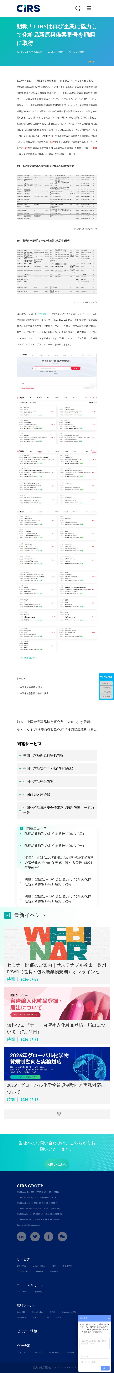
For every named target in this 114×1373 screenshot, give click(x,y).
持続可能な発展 (23, 1271)
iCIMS (52, 1312)
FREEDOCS (21, 1317)
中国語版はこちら (29, 658)
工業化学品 (21, 1266)
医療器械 (40, 1271)
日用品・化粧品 (39, 1266)
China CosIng (37, 1312)
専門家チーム (54, 1352)
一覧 (57, 1114)
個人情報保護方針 (43, 1367)
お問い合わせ (57, 1164)
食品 (54, 1266)
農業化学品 (67, 1266)
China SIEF (21, 1312)
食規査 (58, 1317)
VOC (35, 1317)
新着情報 (38, 1292)
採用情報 (70, 1352)
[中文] (91, 61)
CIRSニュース (22, 1292)
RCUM (46, 1317)
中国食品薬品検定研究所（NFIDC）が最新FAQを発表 (67, 722)
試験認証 (54, 1271)
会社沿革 (38, 1352)
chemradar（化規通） (70, 1312)
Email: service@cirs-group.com (28, 1225)
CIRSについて (22, 1352)
